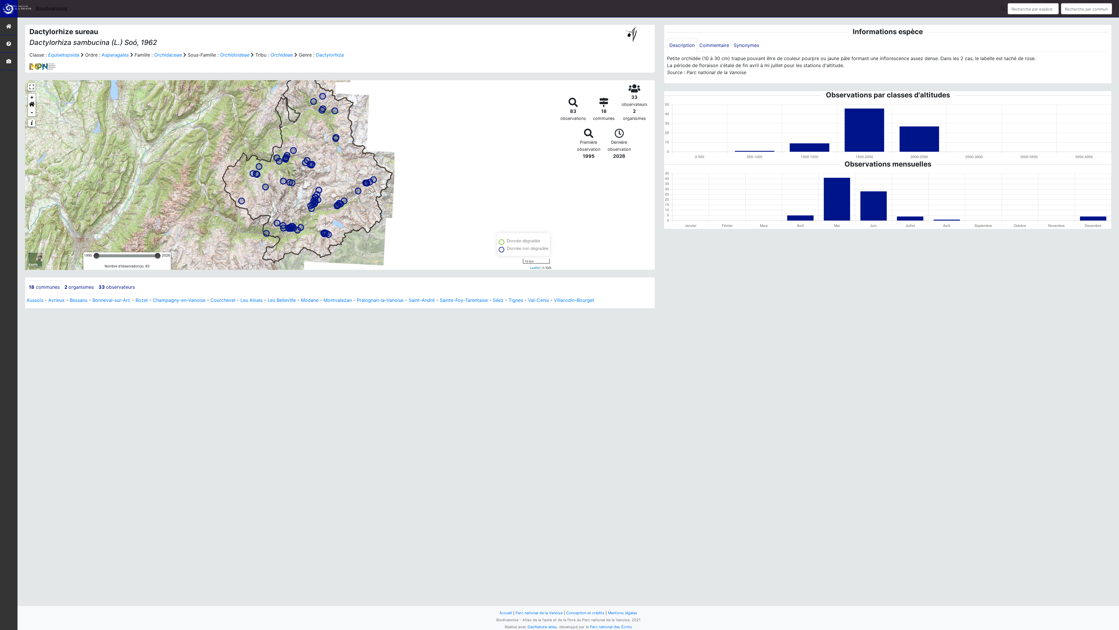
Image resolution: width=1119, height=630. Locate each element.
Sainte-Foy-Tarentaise (464, 300)
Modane (310, 300)
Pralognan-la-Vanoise (380, 300)
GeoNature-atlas (542, 627)
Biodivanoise (51, 9)
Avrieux (56, 300)
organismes (79, 287)
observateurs (116, 287)
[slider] (96, 256)
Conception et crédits (585, 613)
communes (44, 287)
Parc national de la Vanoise (539, 613)
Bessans (78, 300)
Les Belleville (282, 300)
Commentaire (714, 45)
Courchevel (222, 300)
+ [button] (32, 97)
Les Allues (251, 300)
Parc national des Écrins (611, 627)
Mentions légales (622, 613)
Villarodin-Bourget (574, 300)
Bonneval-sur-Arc (111, 300)
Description (682, 45)
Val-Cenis (538, 300)
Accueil (505, 613)
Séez (498, 300)
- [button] (32, 112)
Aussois (35, 300)
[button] (32, 105)
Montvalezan (337, 300)
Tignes (516, 300)
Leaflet (535, 267)
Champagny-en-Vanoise (179, 300)
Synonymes (746, 45)
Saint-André (422, 300)
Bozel (142, 300)
